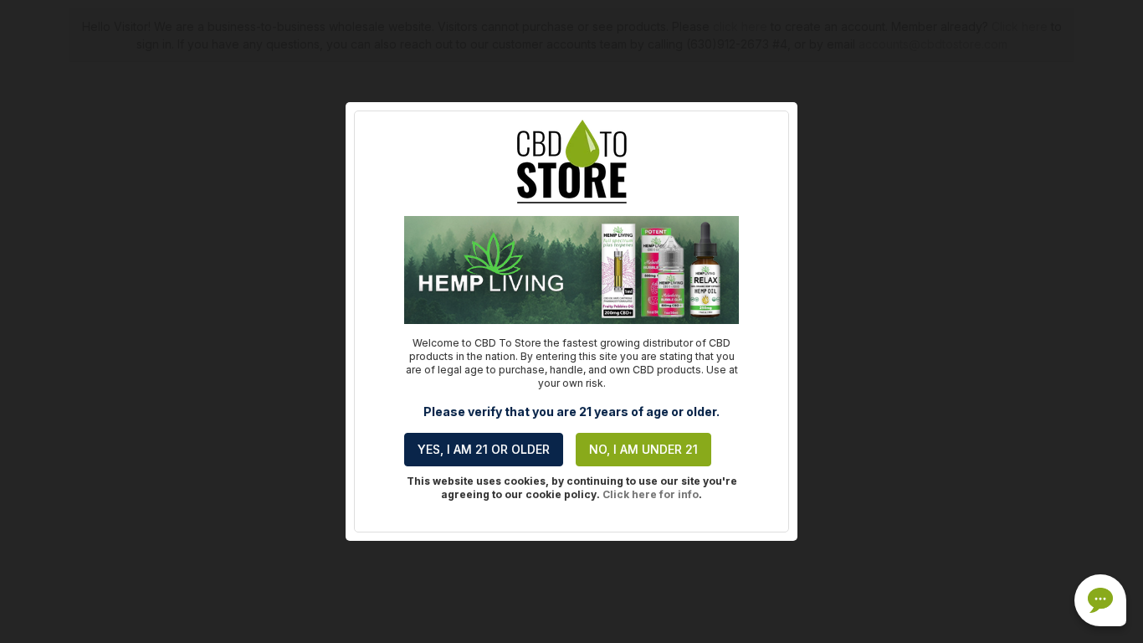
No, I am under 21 (643, 449)
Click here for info (650, 494)
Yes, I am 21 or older (484, 449)
